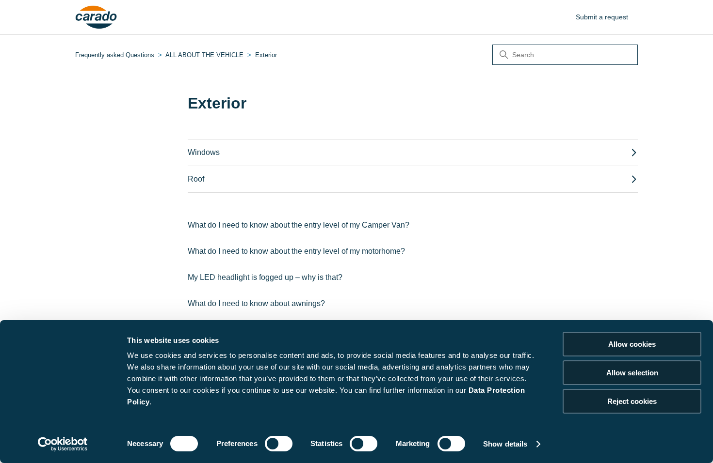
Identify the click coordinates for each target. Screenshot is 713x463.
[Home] (96, 17)
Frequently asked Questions (114, 55)
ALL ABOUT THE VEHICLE (204, 55)
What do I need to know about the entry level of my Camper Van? (298, 225)
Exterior (266, 55)
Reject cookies (632, 401)
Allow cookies (632, 344)
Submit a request (602, 17)
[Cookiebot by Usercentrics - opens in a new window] (62, 444)
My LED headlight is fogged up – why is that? (265, 277)
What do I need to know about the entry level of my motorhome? (296, 251)
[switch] (278, 443)
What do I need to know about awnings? (256, 303)
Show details (505, 444)
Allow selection (632, 373)
